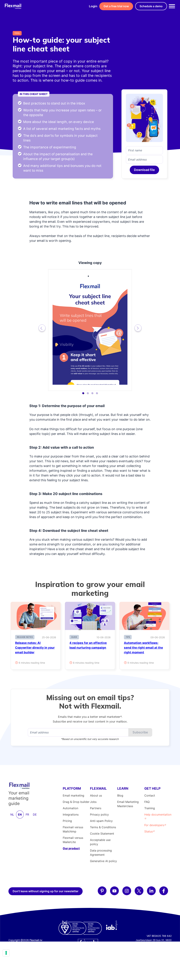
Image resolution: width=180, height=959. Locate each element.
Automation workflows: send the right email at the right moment (143, 647)
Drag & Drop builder (76, 802)
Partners (95, 808)
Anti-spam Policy (101, 821)
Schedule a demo (151, 6)
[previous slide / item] (42, 327)
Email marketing (73, 795)
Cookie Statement (102, 833)
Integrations (71, 814)
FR (27, 814)
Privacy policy (99, 814)
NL (12, 814)
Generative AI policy (103, 861)
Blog (120, 795)
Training (149, 808)
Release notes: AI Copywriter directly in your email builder (35, 647)
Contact (149, 795)
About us (96, 795)
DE (35, 814)
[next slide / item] (138, 327)
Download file (144, 170)
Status (148, 831)
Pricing (67, 821)
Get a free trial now (116, 6)
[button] (83, 393)
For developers (154, 825)
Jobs (93, 802)
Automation (70, 808)
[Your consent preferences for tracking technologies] (6, 952)
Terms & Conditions (103, 827)
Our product (71, 848)
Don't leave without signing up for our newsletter (45, 891)
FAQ (147, 802)
